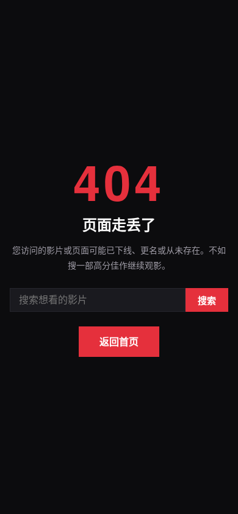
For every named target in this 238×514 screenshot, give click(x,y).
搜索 (207, 300)
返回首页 (119, 341)
